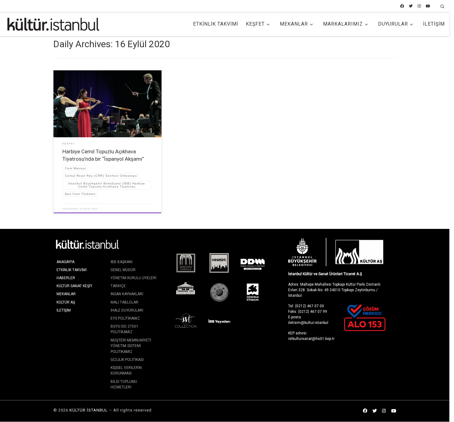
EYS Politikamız (125, 318)
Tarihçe (118, 286)
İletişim (64, 310)
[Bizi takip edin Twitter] (411, 6)
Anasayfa (65, 262)
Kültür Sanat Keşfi (74, 286)
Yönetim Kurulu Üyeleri (133, 278)
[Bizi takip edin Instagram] (419, 6)
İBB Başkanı (121, 262)
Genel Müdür (123, 270)
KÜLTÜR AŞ (66, 302)
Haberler (66, 278)
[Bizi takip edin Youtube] (428, 6)
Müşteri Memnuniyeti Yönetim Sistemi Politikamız (131, 346)
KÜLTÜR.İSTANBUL (88, 410)
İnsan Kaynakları (127, 294)
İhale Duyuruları (127, 310)
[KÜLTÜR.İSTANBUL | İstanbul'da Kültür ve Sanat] (53, 23)
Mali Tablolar (124, 302)
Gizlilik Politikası (127, 360)
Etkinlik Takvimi (71, 270)
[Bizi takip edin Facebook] (402, 6)
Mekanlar (66, 294)
